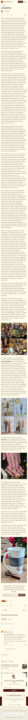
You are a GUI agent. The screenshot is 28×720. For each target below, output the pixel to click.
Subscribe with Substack (15, 695)
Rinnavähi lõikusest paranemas (9, 665)
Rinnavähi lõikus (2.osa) (7, 673)
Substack (8, 717)
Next (24, 610)
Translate (3, 5)
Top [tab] (2, 661)
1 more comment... (5, 654)
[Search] (25, 661)
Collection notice (22, 710)
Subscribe (20, 1)
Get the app (20, 714)
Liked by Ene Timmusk (9, 632)
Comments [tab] (4, 619)
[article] (14, 667)
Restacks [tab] (10, 619)
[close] (24, 675)
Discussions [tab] (11, 661)
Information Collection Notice (16, 699)
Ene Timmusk (6, 10)
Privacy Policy (14, 701)
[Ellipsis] (26, 631)
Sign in (25, 1)
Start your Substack (10, 714)
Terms (17, 710)
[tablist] (6, 619)
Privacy (13, 710)
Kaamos (5, 631)
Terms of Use (20, 698)
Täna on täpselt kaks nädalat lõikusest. (9, 666)
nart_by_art (4, 439)
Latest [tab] (6, 661)
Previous (5, 610)
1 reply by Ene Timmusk (10, 649)
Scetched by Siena (6, 361)
